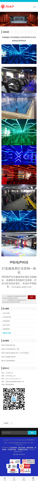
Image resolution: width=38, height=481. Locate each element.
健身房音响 (30, 447)
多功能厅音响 (12, 449)
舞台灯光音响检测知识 (8, 360)
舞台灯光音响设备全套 (8, 345)
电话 (14, 480)
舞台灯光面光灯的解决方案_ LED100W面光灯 (15, 353)
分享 (4, 480)
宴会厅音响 (21, 447)
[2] (19, 19)
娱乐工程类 (6, 325)
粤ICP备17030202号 (19, 454)
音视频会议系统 (23, 449)
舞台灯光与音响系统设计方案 (10, 349)
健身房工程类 (7, 333)
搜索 (32, 432)
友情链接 (6, 423)
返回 (31, 297)
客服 (23, 480)
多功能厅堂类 (7, 317)
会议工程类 (6, 313)
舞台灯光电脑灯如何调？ (8, 357)
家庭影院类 (6, 329)
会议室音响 (13, 447)
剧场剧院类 (6, 321)
